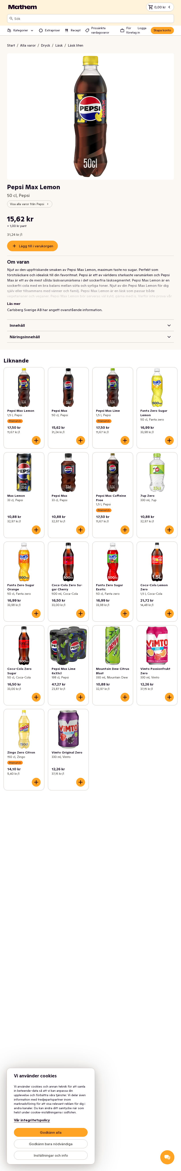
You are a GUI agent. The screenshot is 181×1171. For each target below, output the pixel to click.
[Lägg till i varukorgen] (36, 440)
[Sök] (11, 18)
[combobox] (93, 18)
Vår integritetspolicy (32, 1120)
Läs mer (14, 303)
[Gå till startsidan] (22, 7)
